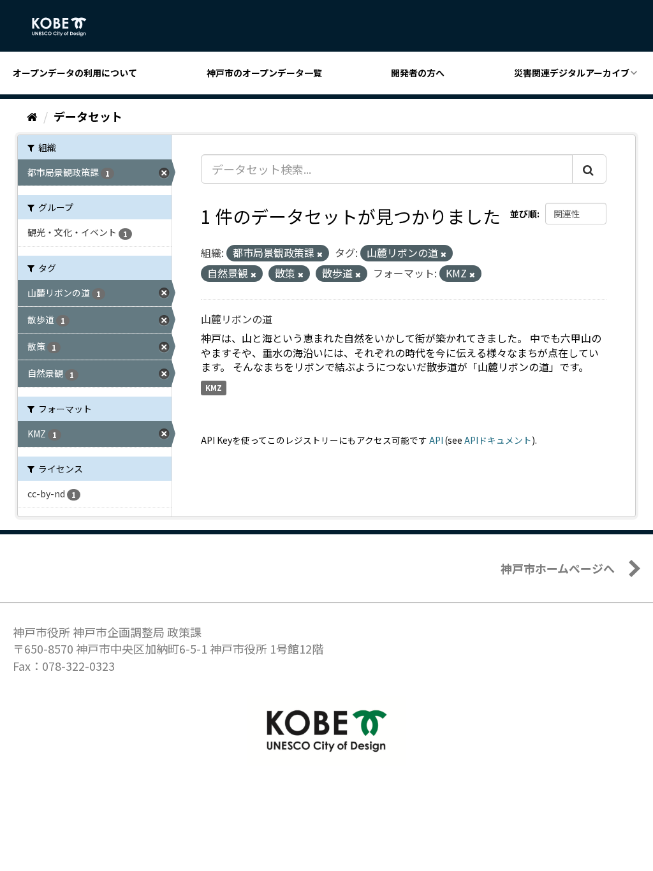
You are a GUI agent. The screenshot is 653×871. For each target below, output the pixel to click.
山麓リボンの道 (236, 318)
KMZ (213, 387)
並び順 (523, 213)
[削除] (320, 254)
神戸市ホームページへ (558, 568)
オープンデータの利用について (75, 72)
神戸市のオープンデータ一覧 (264, 72)
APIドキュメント (498, 440)
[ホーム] (32, 116)
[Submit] (589, 169)
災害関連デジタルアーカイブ (571, 72)
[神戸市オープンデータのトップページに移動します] (66, 26)
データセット (88, 116)
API (436, 440)
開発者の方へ (417, 72)
